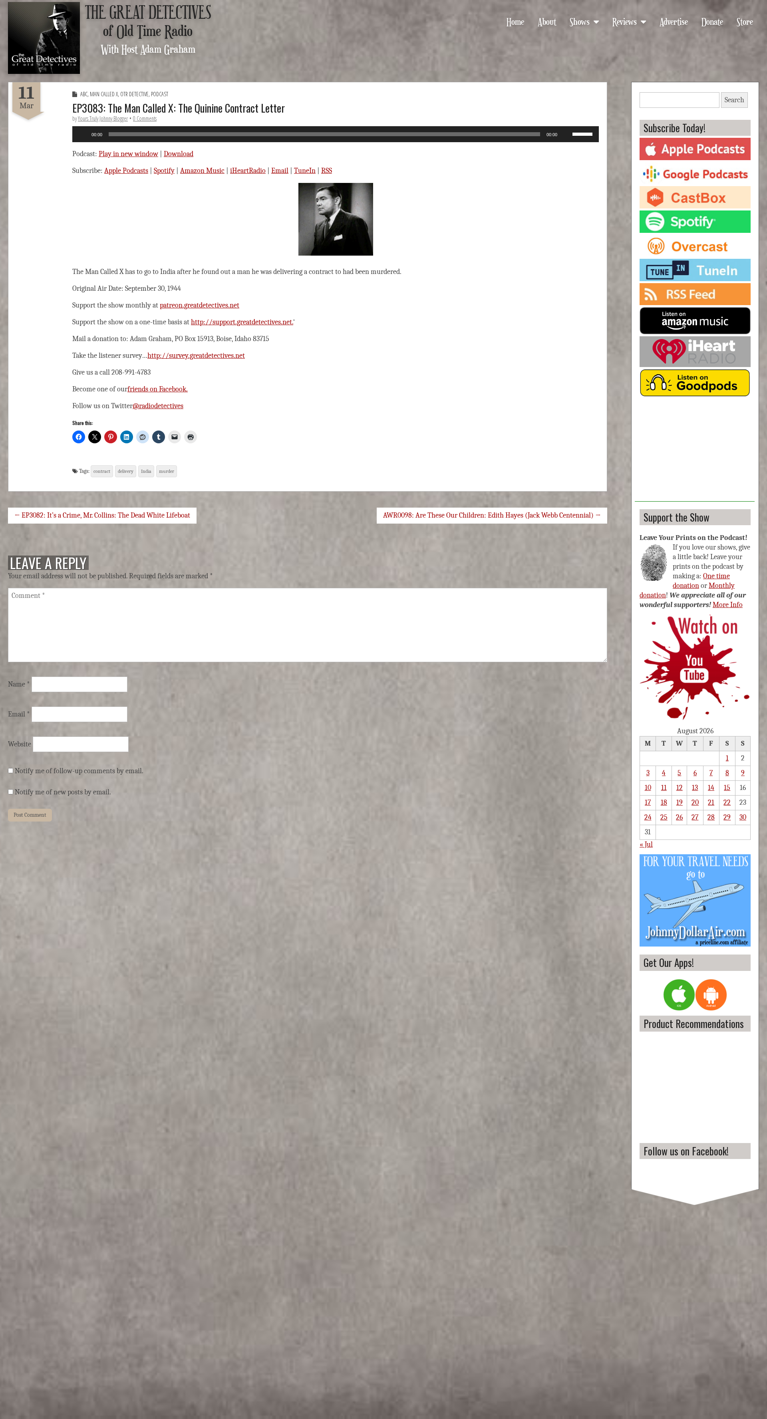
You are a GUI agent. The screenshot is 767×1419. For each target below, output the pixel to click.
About (547, 21)
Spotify (164, 171)
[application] (335, 134)
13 (695, 788)
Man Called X (104, 94)
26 (679, 817)
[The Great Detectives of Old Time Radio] (44, 38)
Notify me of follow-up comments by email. (79, 771)
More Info (728, 605)
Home (515, 21)
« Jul (646, 844)
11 (664, 788)
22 (727, 802)
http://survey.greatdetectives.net (196, 355)
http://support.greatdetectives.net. (242, 322)
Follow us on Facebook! (686, 1150)
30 (742, 817)
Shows (580, 21)
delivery (125, 471)
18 (664, 802)
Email (279, 171)
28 (711, 817)
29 (727, 817)
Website (19, 744)
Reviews (624, 21)
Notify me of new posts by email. (63, 792)
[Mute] (566, 134)
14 (711, 788)
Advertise (674, 21)
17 (648, 802)
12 (679, 788)
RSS (326, 171)
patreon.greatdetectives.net (199, 305)
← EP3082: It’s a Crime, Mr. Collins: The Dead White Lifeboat (102, 515)
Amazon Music (202, 171)
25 (664, 817)
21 (711, 802)
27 (694, 817)
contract (101, 471)
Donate (712, 21)
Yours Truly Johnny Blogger (103, 118)
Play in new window (128, 154)
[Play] (83, 134)
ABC (83, 94)
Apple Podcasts (126, 171)
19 (679, 802)
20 (695, 802)
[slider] (583, 133)
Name (19, 684)
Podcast (159, 94)
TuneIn (305, 171)
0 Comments (145, 118)
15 (727, 788)
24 (648, 817)
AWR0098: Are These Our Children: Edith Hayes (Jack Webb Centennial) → (492, 515)
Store (745, 21)
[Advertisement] (695, 452)
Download (178, 154)
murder (166, 471)
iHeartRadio (248, 171)
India (146, 471)
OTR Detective (134, 94)
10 (648, 788)
